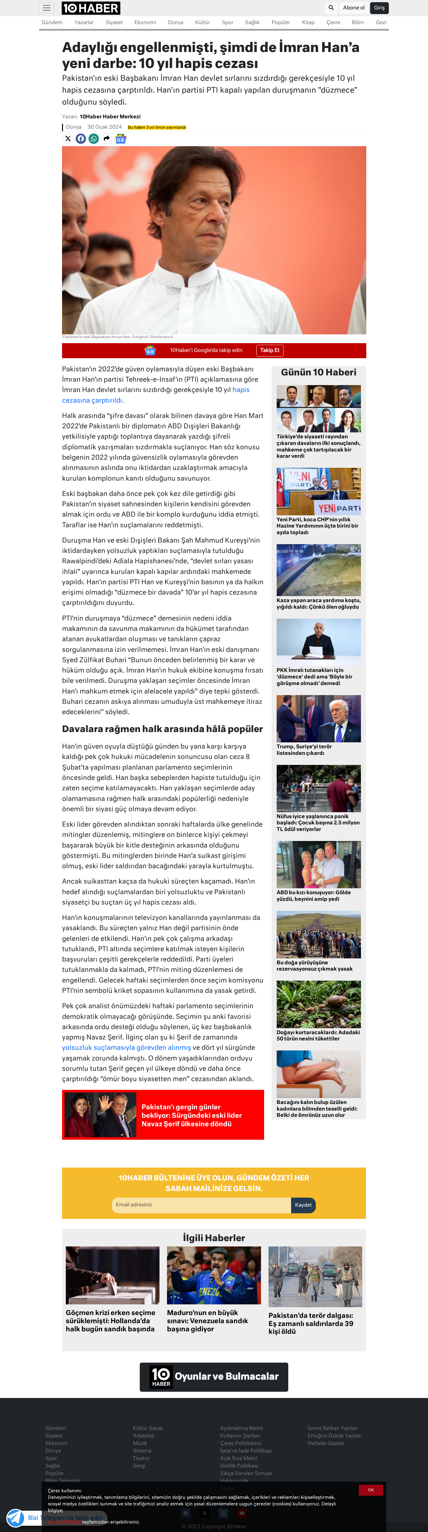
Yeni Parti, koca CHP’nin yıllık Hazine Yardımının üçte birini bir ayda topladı (317, 527)
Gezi (381, 22)
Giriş (379, 8)
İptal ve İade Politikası (246, 1451)
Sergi (139, 1466)
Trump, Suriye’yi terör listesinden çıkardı (304, 750)
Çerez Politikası (65, 1522)
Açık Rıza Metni (238, 1458)
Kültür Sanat (148, 1428)
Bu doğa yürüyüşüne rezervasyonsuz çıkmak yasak (315, 966)
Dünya (175, 22)
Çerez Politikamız (241, 1443)
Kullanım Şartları (240, 1436)
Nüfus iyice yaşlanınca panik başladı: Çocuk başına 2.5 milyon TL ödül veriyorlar (318, 823)
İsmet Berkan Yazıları (333, 1428)
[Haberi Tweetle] (68, 138)
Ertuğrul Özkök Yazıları (335, 1436)
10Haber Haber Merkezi (110, 117)
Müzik (140, 1443)
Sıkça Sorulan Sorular (246, 1473)
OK (371, 1490)
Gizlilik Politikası (239, 1466)
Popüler (281, 22)
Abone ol (354, 8)
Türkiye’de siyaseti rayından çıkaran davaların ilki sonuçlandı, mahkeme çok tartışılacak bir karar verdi (319, 447)
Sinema (142, 1451)
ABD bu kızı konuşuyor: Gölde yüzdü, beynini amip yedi (314, 896)
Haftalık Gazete (326, 1443)
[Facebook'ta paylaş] (81, 138)
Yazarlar (84, 22)
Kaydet (303, 1205)
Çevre (333, 22)
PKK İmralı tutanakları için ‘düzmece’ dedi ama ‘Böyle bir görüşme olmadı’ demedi (314, 677)
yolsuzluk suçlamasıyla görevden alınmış (126, 1048)
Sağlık (252, 22)
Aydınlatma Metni (241, 1428)
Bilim (358, 22)
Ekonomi (145, 22)
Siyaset (114, 22)
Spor (227, 22)
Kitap (308, 22)
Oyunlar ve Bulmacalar (226, 1377)
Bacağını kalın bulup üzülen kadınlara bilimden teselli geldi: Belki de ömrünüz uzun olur (317, 1109)
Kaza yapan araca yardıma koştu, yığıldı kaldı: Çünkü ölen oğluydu (319, 604)
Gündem (52, 22)
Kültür (202, 22)
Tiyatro (141, 1458)
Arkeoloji (143, 1436)
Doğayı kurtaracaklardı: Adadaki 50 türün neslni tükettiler (318, 1036)
